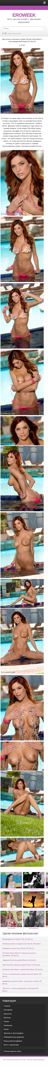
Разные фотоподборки (13, 1041)
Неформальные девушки (14, 1037)
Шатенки (7, 1018)
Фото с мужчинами (11, 1045)
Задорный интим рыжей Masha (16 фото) (19, 960)
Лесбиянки (8, 1025)
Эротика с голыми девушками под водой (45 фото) (20, 989)
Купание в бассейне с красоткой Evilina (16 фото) (22, 969)
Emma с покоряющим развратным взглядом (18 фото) (21, 975)
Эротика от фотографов (13, 1033)
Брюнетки (8, 1014)
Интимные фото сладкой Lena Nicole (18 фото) (21, 944)
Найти (43, 28)
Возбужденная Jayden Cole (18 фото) (17, 939)
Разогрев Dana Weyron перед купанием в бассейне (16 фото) (19, 954)
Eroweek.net (17, 1059)
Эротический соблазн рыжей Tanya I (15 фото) (21, 965)
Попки (6, 1029)
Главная (7, 1006)
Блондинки (8, 1010)
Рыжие (23, 45)
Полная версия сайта (14, 33)
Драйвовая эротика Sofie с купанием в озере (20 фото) (22, 982)
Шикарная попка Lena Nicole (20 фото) (18, 948)
